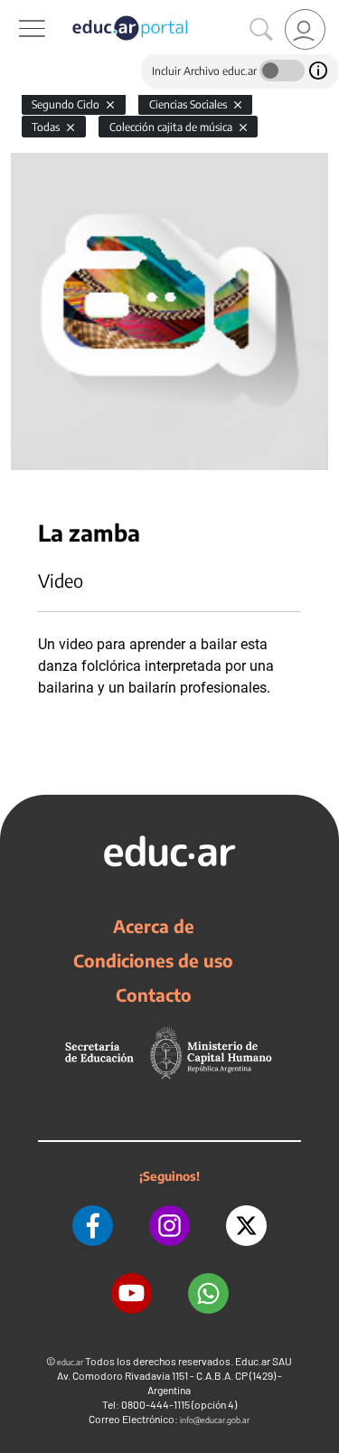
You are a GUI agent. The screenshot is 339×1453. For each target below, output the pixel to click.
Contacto (154, 994)
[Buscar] (261, 29)
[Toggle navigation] (16, 9)
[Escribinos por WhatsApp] (208, 1293)
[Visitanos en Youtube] (131, 1293)
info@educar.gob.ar (215, 1420)
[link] (305, 29)
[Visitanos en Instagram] (169, 1225)
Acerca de (153, 926)
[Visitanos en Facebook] (93, 1225)
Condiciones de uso (153, 960)
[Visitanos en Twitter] (246, 1225)
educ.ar (70, 1362)
